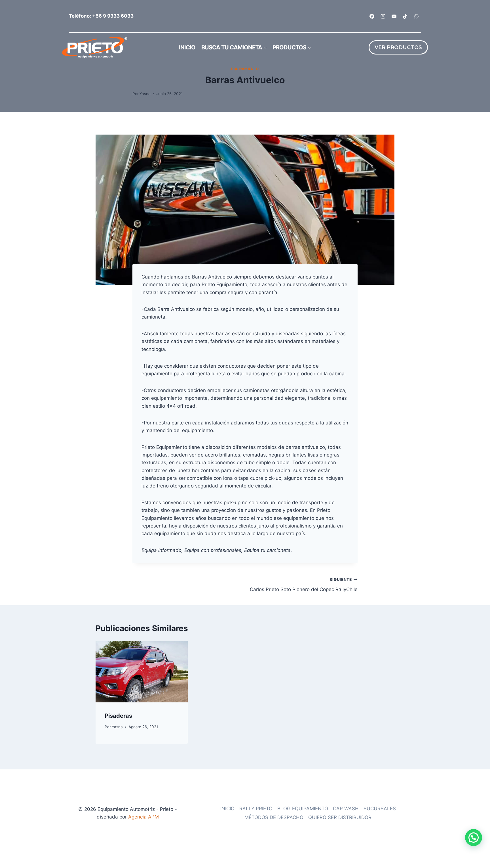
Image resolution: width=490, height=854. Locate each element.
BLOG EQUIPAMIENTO (302, 808)
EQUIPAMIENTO (245, 69)
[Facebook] (372, 16)
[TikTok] (405, 16)
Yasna (145, 93)
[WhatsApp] (416, 16)
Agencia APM (143, 817)
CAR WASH (346, 808)
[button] (473, 837)
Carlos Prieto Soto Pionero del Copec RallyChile (304, 584)
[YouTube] (394, 16)
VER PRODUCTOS (398, 47)
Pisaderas (118, 715)
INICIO (227, 808)
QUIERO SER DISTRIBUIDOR (339, 817)
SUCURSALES (380, 808)
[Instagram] (383, 16)
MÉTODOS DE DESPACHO (273, 817)
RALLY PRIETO (256, 808)
